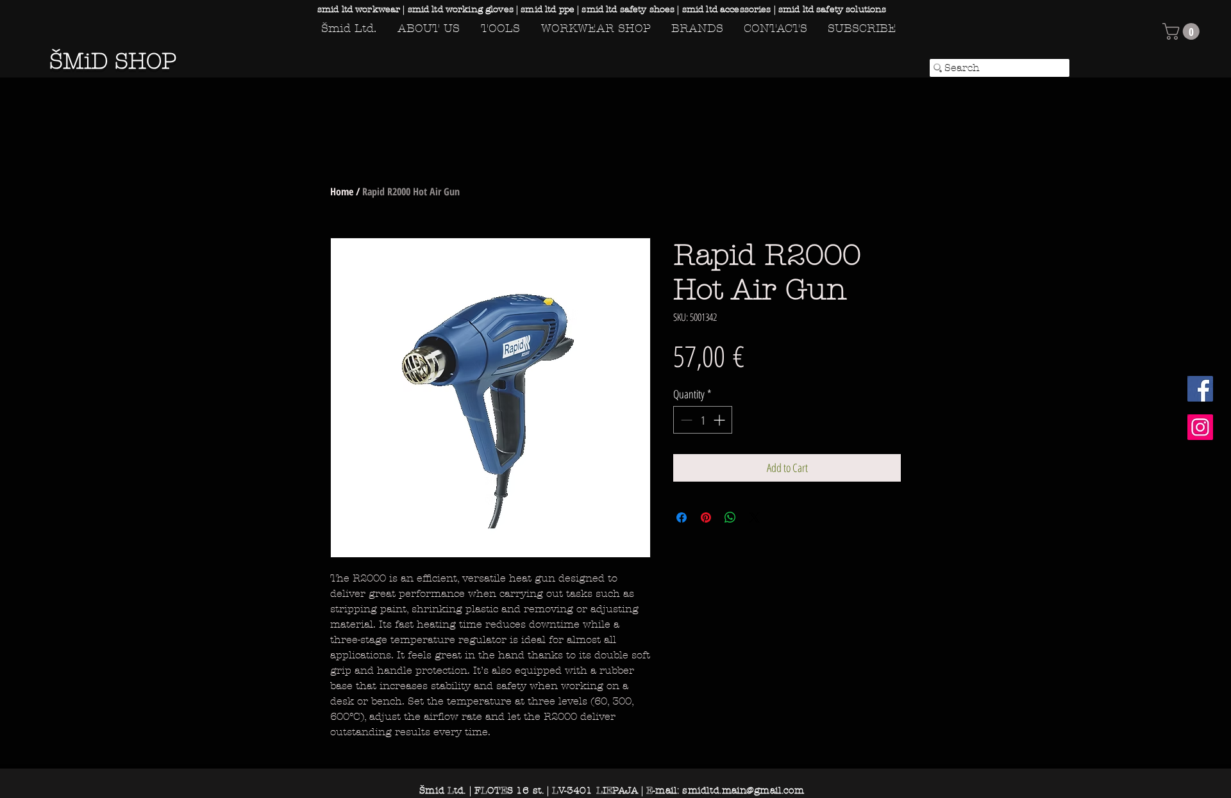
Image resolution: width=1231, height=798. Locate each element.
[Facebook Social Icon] (1200, 389)
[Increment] (720, 420)
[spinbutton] (702, 420)
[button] (1182, 31)
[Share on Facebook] (681, 517)
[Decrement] (685, 420)
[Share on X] (754, 517)
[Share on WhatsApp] (730, 517)
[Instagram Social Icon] (1200, 427)
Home (341, 191)
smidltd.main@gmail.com (742, 790)
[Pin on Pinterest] (706, 517)
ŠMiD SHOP (112, 61)
